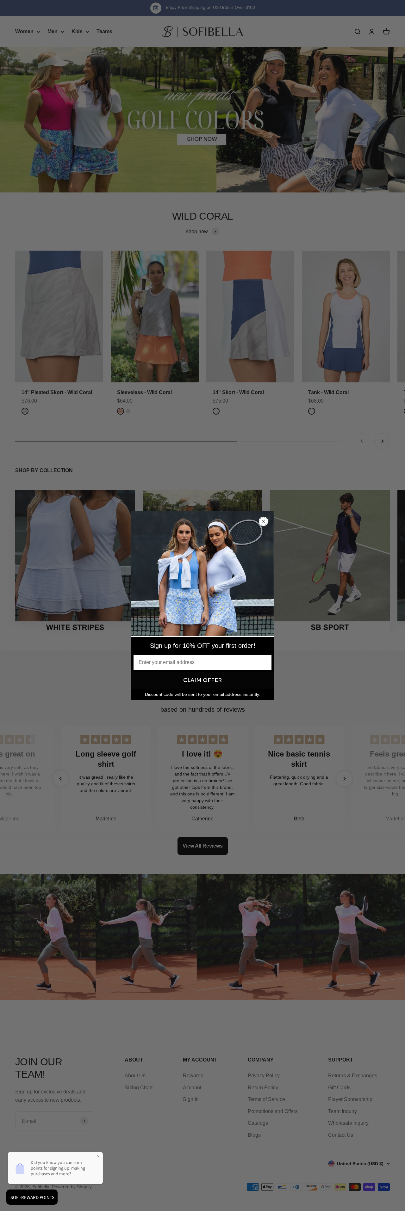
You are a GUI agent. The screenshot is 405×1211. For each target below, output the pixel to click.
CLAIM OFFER (202, 680)
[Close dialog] (263, 521)
